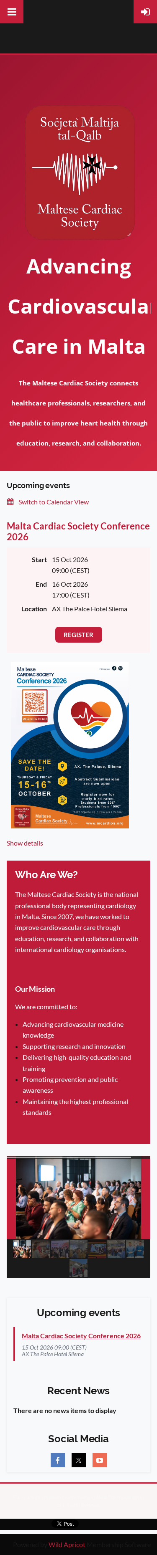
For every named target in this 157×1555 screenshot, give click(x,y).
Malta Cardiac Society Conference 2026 (78, 531)
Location (34, 609)
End (41, 584)
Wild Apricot (67, 1544)
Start (39, 559)
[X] (79, 1460)
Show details (25, 843)
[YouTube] (100, 1460)
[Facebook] (58, 1460)
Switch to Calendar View (53, 502)
